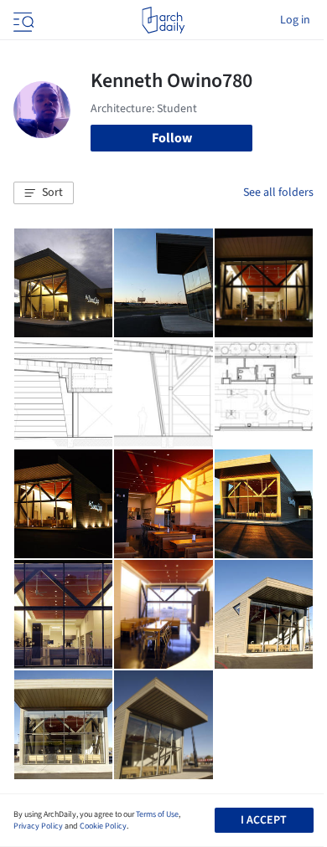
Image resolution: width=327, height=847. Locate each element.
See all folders (278, 192)
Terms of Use (157, 814)
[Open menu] (22, 20)
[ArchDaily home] (163, 20)
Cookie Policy (103, 826)
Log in (295, 20)
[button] (43, 193)
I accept (264, 820)
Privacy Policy (38, 826)
